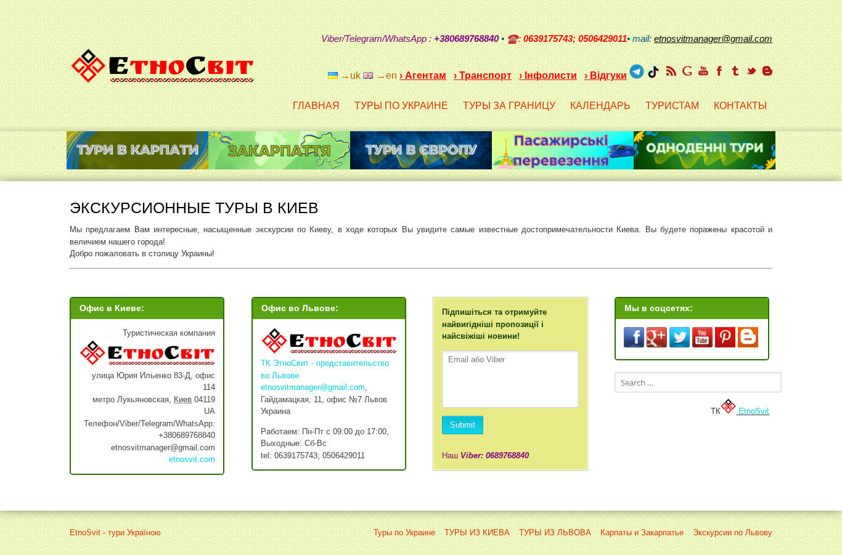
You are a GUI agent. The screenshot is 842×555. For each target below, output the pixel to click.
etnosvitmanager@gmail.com (313, 387)
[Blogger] (767, 71)
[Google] (687, 71)
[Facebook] (719, 71)
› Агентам (422, 75)
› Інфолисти (548, 75)
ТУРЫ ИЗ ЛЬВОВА (555, 532)
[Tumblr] (735, 71)
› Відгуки (605, 75)
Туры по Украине (404, 532)
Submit (462, 424)
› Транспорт (483, 75)
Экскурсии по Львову (732, 532)
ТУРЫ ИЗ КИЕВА (477, 532)
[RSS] (671, 71)
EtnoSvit (752, 411)
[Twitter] (751, 71)
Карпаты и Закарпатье (642, 532)
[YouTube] (703, 71)
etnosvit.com (192, 459)
